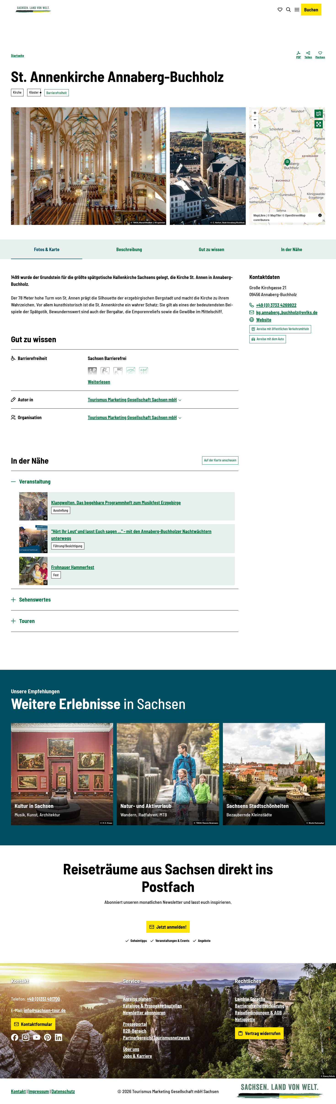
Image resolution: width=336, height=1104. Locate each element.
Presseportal (135, 1024)
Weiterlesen (99, 381)
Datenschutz (63, 1091)
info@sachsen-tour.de (45, 1010)
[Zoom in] (255, 113)
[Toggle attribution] (320, 215)
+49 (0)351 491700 (43, 998)
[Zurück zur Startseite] (33, 9)
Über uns (131, 1049)
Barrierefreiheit (56, 93)
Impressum (38, 1091)
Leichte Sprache (250, 998)
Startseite (17, 56)
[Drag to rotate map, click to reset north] (255, 126)
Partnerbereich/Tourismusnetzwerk (156, 1037)
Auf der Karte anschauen (220, 460)
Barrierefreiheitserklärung (259, 1005)
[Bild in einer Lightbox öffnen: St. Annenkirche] (208, 166)
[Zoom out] (255, 119)
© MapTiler (275, 215)
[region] (287, 166)
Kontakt (18, 1091)
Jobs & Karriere (137, 1056)
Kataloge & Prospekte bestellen (152, 1005)
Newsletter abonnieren (144, 1012)
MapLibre (259, 215)
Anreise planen (137, 998)
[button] (325, 1098)
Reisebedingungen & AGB (258, 1012)
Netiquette (245, 1019)
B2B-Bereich (134, 1030)
